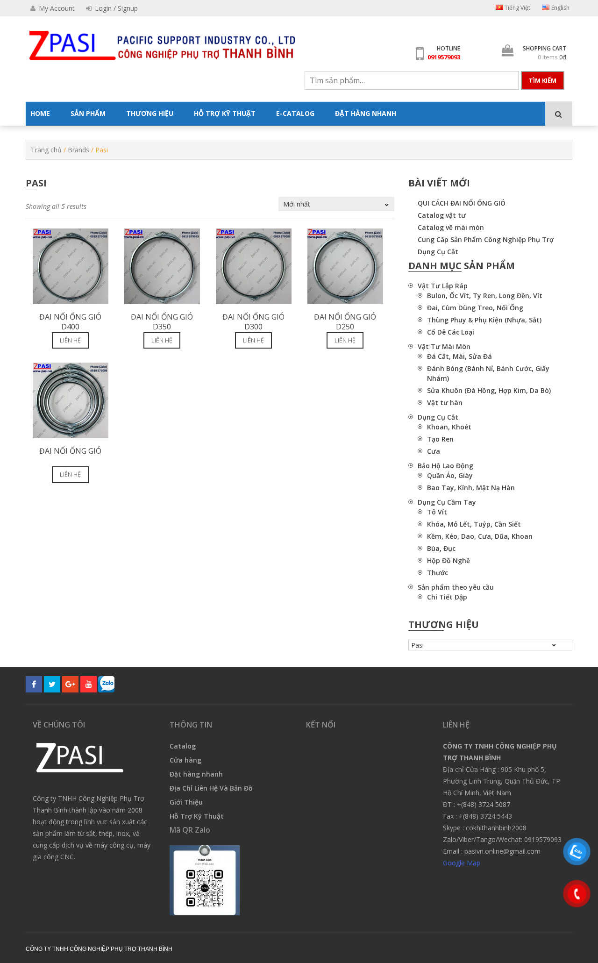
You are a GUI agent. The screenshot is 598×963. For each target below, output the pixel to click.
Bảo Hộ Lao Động (445, 465)
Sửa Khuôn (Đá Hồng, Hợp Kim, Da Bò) (489, 390)
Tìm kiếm (542, 80)
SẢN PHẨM (88, 113)
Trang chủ (46, 149)
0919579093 (443, 57)
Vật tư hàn (445, 402)
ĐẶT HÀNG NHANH (365, 113)
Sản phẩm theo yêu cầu (456, 587)
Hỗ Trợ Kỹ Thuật (197, 816)
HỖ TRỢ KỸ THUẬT (225, 113)
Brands (78, 149)
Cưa (433, 451)
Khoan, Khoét (449, 426)
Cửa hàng (185, 760)
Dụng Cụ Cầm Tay (447, 502)
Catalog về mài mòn (451, 227)
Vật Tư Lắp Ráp (443, 285)
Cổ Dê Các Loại (450, 332)
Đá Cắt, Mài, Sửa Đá (459, 356)
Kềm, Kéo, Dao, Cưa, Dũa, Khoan (480, 536)
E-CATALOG (295, 113)
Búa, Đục (441, 548)
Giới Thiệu (186, 802)
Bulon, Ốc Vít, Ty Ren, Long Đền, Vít (484, 295)
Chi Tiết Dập (447, 596)
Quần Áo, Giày (450, 475)
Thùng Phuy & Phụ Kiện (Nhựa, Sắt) (484, 319)
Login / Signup (115, 8)
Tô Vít (437, 511)
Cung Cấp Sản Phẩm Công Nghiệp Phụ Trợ (486, 239)
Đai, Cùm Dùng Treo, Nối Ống (475, 307)
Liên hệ (70, 340)
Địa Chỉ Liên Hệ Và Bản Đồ (211, 788)
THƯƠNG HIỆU (149, 113)
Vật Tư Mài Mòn (444, 346)
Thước (437, 572)
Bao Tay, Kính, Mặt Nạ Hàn (471, 487)
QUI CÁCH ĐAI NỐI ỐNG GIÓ (461, 203)
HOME (40, 113)
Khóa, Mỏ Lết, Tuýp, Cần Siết (474, 524)
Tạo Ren (440, 439)
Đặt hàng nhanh (196, 774)
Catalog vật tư (442, 215)
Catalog (183, 746)
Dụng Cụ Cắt (438, 251)
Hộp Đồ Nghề (448, 560)
